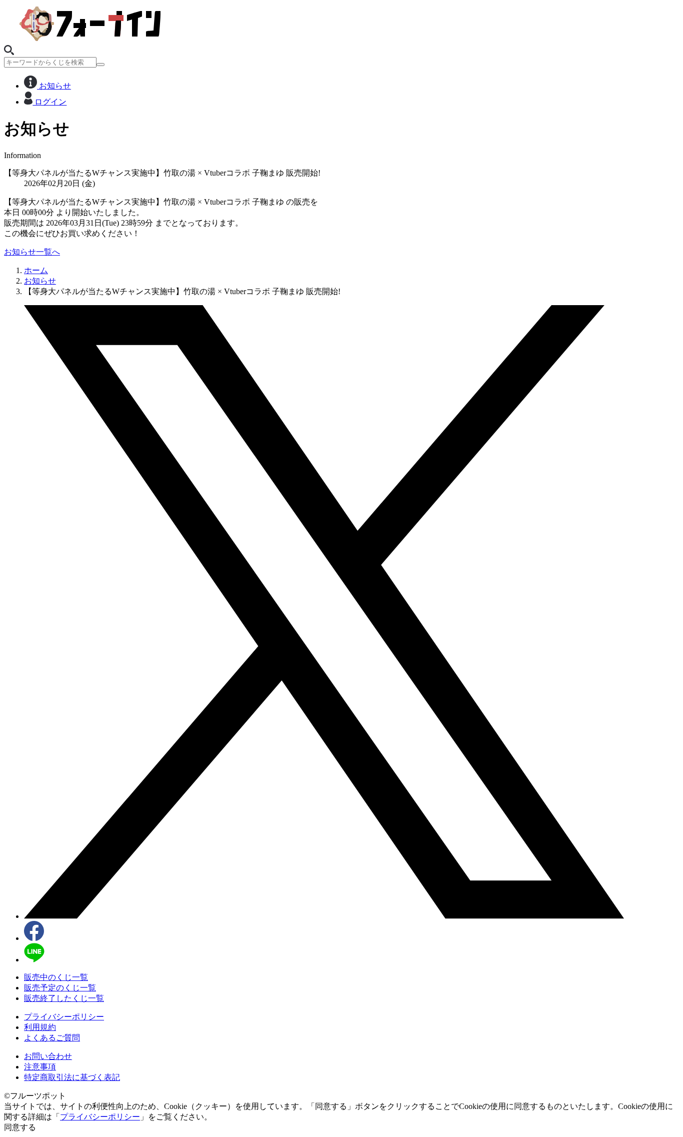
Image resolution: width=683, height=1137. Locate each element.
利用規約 (40, 1027)
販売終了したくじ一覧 (64, 998)
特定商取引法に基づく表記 (72, 1077)
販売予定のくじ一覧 (60, 987)
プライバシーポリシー (64, 1016)
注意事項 (40, 1066)
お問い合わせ (48, 1056)
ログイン (49, 102)
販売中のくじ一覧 (56, 977)
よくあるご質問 (52, 1037)
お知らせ (54, 86)
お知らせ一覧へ (32, 252)
